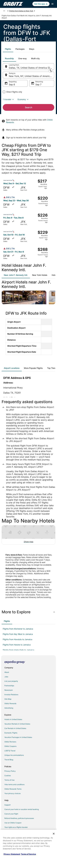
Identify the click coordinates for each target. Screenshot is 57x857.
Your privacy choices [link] (12, 793)
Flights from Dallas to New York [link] (21, 11)
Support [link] (7, 805)
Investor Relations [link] (11, 694)
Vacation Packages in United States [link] (18, 737)
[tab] (8, 49)
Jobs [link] (6, 677)
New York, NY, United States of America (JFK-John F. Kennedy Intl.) (31, 76)
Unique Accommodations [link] (14, 755)
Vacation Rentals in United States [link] (17, 724)
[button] (28, 612)
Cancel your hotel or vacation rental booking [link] (21, 809)
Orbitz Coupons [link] (10, 746)
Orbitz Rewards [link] (10, 703)
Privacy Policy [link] (10, 771)
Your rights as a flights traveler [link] (16, 827)
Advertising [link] (8, 708)
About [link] (6, 672)
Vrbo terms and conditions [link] (14, 784)
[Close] (54, 834)
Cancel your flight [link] (11, 814)
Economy (22, 99)
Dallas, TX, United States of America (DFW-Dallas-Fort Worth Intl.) (31, 67)
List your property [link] (11, 681)
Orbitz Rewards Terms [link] (12, 789)
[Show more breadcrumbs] (4, 10)
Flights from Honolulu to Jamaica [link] (17, 639)
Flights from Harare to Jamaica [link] (17, 644)
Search (28, 107)
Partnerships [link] (9, 686)
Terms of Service (28, 854)
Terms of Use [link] (9, 780)
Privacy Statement (12, 854)
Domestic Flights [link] (10, 733)
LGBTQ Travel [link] (9, 751)
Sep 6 (12, 84)
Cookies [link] (7, 775)
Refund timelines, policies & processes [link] (19, 818)
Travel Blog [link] (8, 760)
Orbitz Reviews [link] (10, 742)
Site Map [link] (7, 699)
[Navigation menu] (52, 4)
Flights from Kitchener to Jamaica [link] (18, 629)
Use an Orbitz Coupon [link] (12, 823)
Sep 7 (38, 84)
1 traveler (7, 99)
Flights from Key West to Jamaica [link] (18, 634)
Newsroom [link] (8, 690)
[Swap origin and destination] (50, 71)
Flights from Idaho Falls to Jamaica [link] (18, 650)
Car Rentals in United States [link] (15, 728)
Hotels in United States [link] (13, 719)
